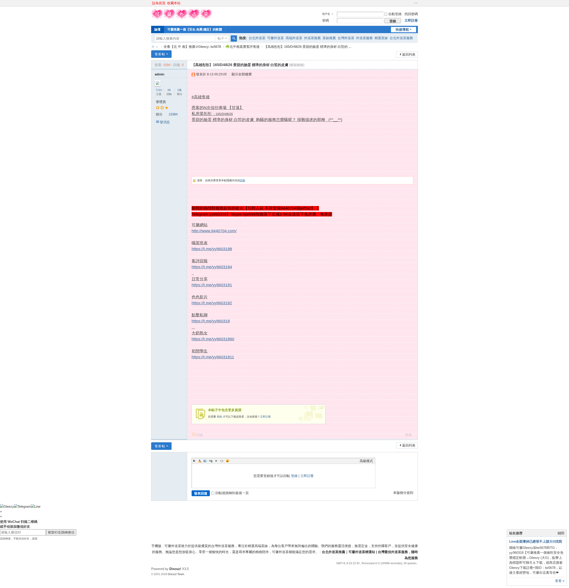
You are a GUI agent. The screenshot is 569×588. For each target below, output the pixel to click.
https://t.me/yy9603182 (212, 303)
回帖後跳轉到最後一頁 (232, 493)
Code (222, 461)
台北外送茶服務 (401, 38)
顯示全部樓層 (242, 74)
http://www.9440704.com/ (214, 231)
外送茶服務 (364, 38)
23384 (173, 114)
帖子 (221, 38)
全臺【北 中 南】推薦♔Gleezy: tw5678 (192, 46)
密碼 (325, 20)
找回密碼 (411, 14)
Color (199, 461)
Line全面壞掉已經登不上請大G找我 (535, 541)
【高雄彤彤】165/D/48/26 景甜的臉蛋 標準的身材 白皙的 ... (307, 46)
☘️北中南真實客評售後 (242, 46)
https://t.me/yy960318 (211, 321)
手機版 (156, 546)
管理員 (161, 102)
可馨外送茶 (275, 38)
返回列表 (408, 54)
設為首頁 (158, 3)
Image (205, 461)
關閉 (561, 533)
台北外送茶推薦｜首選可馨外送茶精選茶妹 (153, 46)
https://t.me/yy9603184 (212, 267)
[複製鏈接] (296, 65)
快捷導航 (402, 29)
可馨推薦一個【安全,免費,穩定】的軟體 (194, 29)
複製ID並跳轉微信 (61, 532)
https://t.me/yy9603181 (212, 285)
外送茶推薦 (312, 38)
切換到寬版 (416, 3)
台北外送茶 (257, 38)
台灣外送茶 (346, 38)
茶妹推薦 (329, 38)
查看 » (559, 581)
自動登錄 (395, 14)
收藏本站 (173, 3)
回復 (242, 180)
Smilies (227, 461)
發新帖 (160, 54)
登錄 (219, 416)
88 (169, 90)
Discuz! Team (176, 574)
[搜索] (234, 38)
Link (210, 461)
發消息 (165, 122)
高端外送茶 (294, 38)
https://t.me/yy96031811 (213, 357)
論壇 (157, 29)
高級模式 (366, 461)
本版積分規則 (403, 493)
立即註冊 (411, 20)
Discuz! (175, 569)
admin (159, 74)
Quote (216, 461)
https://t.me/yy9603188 (212, 249)
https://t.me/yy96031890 (213, 339)
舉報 (408, 435)
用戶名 (326, 14)
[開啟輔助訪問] (412, 3)
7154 (159, 90)
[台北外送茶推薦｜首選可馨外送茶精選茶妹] (181, 18)
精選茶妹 (381, 38)
